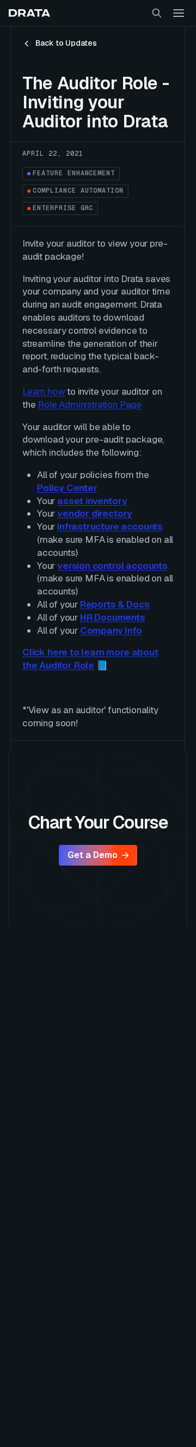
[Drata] (29, 13)
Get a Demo (93, 855)
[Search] (157, 13)
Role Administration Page (90, 404)
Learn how (43, 391)
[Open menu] (178, 13)
